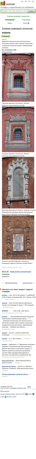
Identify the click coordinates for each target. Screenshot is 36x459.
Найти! (31, 11)
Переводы (26, 20)
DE (26, 1)
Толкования (9, 20)
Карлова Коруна (8, 360)
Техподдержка (12, 388)
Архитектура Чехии (9, 366)
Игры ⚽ (26, 23)
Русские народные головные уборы (15, 374)
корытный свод (27, 283)
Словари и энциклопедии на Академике (17, 7)
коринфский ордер (11, 283)
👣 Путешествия (4, 391)
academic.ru (7, 3)
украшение (5, 276)
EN (22, 1)
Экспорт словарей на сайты (7, 394)
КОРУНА (5, 311)
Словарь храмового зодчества (18, 16)
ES (29, 1)
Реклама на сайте (21, 388)
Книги (10, 23)
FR (33, 1)
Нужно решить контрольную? (20, 271)
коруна (4, 295)
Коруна (4, 316)
